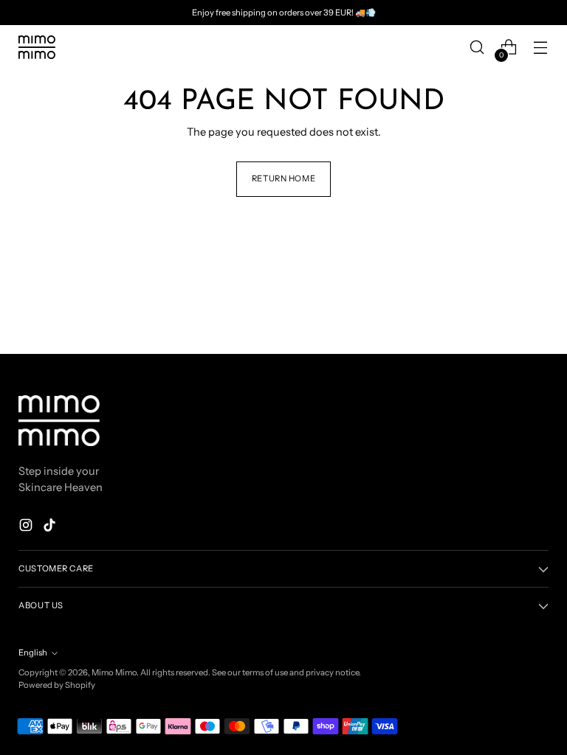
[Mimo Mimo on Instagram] (27, 527)
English (32, 652)
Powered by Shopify (56, 685)
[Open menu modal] (541, 47)
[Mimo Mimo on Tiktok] (51, 527)
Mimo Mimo (114, 672)
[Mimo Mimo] (36, 47)
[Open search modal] (477, 47)
